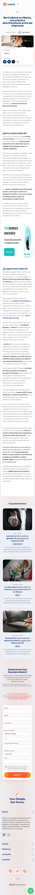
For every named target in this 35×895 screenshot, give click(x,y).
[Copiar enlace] (17, 61)
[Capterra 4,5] (17, 879)
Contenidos (6, 854)
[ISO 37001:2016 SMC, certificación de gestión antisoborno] (17, 871)
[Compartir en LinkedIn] (5, 61)
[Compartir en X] (13, 61)
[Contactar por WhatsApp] (31, 891)
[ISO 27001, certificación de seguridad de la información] (10, 871)
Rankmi (5, 812)
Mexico (6, 53)
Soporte (5, 844)
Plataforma (6, 849)
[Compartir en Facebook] (9, 61)
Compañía (6, 859)
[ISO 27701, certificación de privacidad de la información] (25, 871)
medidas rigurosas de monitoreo (18, 471)
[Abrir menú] (18, 4)
